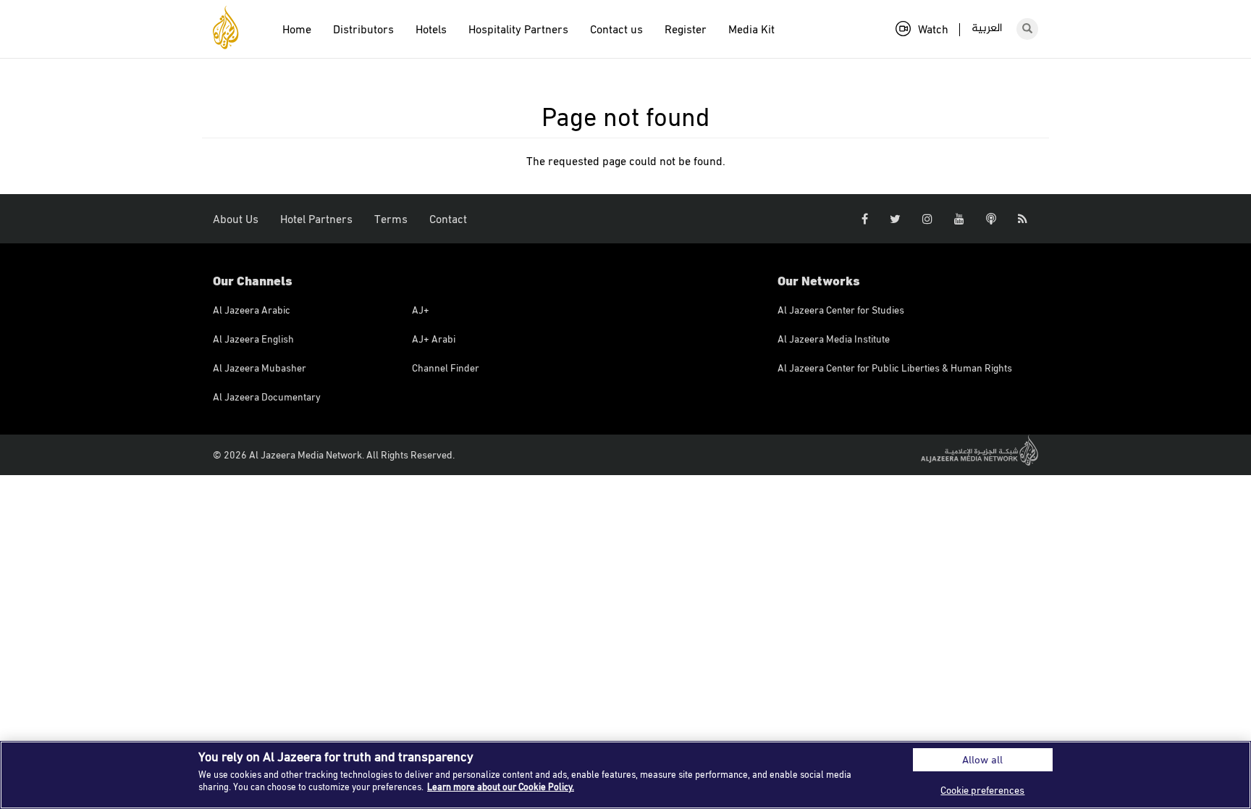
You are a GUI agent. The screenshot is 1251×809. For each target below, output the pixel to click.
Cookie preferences (982, 790)
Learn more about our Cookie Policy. (500, 786)
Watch (933, 29)
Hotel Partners (316, 218)
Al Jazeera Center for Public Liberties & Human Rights (895, 367)
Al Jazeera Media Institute (834, 338)
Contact (448, 218)
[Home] (231, 27)
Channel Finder (445, 367)
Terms (391, 218)
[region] (625, 775)
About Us (235, 218)
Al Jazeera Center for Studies (841, 309)
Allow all (982, 759)
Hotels (431, 29)
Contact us (616, 29)
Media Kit (751, 29)
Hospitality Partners (518, 29)
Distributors (363, 29)
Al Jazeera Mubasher (259, 367)
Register (686, 29)
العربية (987, 28)
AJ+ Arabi (433, 338)
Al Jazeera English (253, 338)
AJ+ (420, 309)
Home (296, 29)
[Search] (1027, 29)
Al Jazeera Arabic (251, 309)
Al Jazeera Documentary (267, 396)
